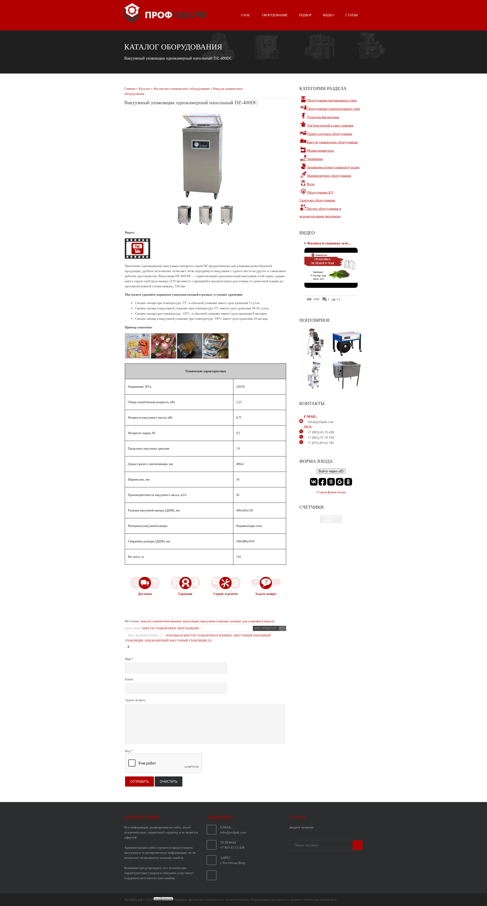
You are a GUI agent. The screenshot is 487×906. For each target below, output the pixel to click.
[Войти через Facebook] (322, 482)
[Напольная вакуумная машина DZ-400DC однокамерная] (205, 199)
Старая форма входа (331, 492)
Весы (311, 184)
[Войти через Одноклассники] (348, 482)
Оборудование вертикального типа (332, 100)
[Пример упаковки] (138, 357)
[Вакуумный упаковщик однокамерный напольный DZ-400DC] (184, 224)
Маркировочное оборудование (329, 175)
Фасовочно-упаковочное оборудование (181, 89)
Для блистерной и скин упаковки (330, 125)
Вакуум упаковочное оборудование (170, 628)
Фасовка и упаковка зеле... (329, 243)
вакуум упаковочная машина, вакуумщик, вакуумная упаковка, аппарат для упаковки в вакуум (207, 621)
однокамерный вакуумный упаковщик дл (178, 640)
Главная (129, 89)
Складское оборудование (317, 200)
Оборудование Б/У (320, 192)
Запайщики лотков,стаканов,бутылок (333, 167)
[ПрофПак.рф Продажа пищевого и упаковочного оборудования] (165, 20)
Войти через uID (331, 471)
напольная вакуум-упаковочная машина (199, 635)
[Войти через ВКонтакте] (314, 482)
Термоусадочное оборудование (329, 134)
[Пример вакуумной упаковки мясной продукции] (190, 357)
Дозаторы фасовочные (323, 117)
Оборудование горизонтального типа (333, 109)
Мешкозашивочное (320, 150)
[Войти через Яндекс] (331, 482)
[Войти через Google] (339, 482)
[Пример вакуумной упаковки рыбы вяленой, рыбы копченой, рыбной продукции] (216, 357)
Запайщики (315, 159)
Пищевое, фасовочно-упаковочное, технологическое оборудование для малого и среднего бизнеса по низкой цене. (255, 899)
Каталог (144, 89)
